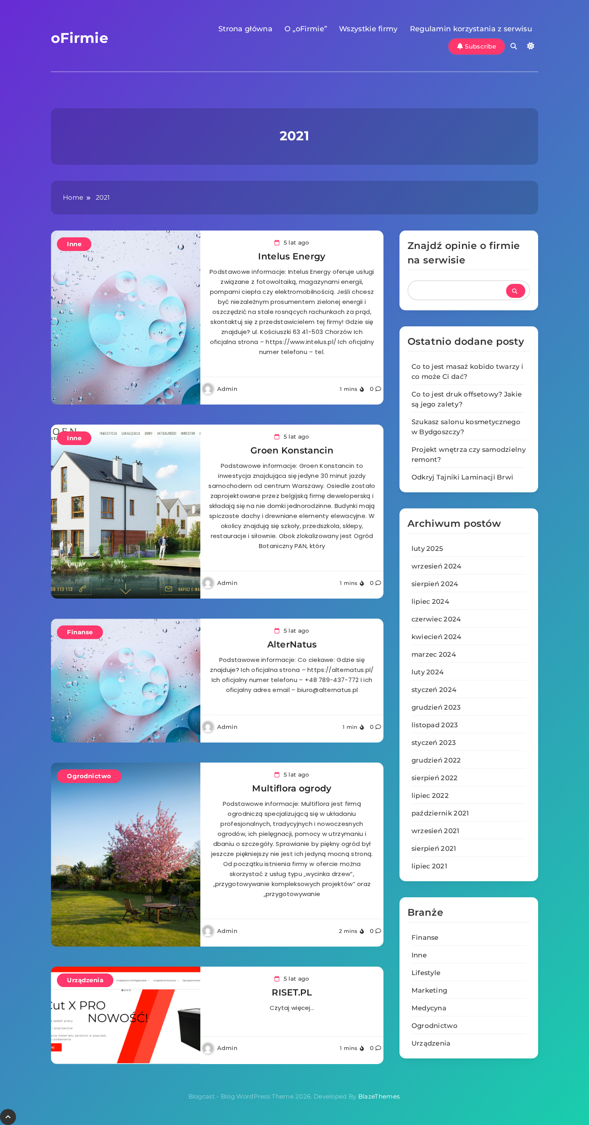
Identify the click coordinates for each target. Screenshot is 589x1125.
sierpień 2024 (434, 584)
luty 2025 (427, 548)
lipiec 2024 (430, 601)
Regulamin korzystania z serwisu (471, 28)
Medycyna (428, 1008)
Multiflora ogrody (291, 788)
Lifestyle (426, 973)
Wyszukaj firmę (515, 291)
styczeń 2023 (433, 743)
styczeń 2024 (434, 690)
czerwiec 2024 (436, 619)
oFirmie (79, 38)
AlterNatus (292, 644)
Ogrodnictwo (89, 776)
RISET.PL (292, 992)
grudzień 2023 (436, 707)
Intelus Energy (291, 256)
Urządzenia (85, 980)
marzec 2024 (433, 654)
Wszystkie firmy (368, 28)
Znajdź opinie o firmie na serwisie (463, 253)
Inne (74, 244)
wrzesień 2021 (435, 831)
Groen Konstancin (291, 450)
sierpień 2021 (433, 848)
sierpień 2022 (434, 778)
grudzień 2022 (436, 760)
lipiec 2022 (430, 795)
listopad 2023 (434, 725)
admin (227, 389)
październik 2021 (440, 813)
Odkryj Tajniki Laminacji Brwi (462, 477)
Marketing (429, 990)
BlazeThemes (378, 1096)
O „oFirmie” (305, 28)
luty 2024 (427, 672)
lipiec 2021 (429, 866)
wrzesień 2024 (436, 566)
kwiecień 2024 (436, 637)
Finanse (80, 632)
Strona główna (245, 28)
